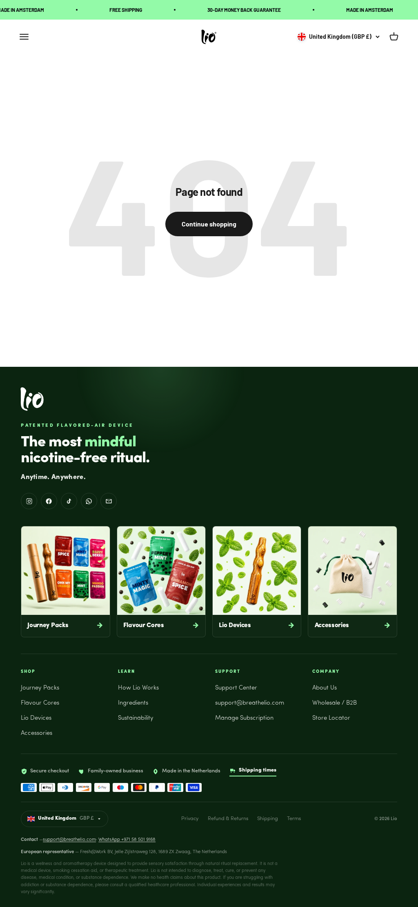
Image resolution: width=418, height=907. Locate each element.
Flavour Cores (40, 703)
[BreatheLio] (32, 399)
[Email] (108, 501)
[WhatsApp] (89, 501)
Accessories (36, 733)
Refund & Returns (228, 818)
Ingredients (133, 703)
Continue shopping (209, 224)
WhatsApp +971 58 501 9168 (127, 839)
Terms (294, 818)
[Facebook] (49, 501)
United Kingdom (66, 818)
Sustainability (135, 718)
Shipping (267, 818)
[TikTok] (69, 501)
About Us (324, 688)
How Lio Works (138, 688)
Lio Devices (36, 718)
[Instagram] (29, 501)
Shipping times (257, 770)
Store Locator (331, 718)
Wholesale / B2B (334, 703)
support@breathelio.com (249, 703)
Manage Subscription (244, 718)
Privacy (189, 818)
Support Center (236, 688)
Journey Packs (40, 688)
